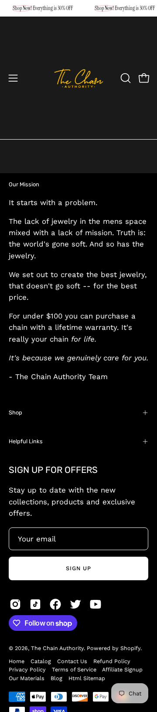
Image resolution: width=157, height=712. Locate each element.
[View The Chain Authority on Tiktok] (35, 604)
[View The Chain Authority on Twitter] (75, 604)
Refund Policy (111, 661)
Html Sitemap (86, 678)
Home (16, 661)
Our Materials (26, 678)
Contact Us (72, 661)
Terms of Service (74, 669)
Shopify (130, 648)
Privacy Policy (27, 669)
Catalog (41, 661)
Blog (56, 678)
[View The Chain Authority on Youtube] (95, 604)
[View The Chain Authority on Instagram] (15, 604)
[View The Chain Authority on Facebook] (55, 604)
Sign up (78, 568)
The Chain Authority (57, 648)
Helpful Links (26, 441)
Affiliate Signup (122, 669)
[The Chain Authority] (78, 78)
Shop (15, 412)
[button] (125, 78)
